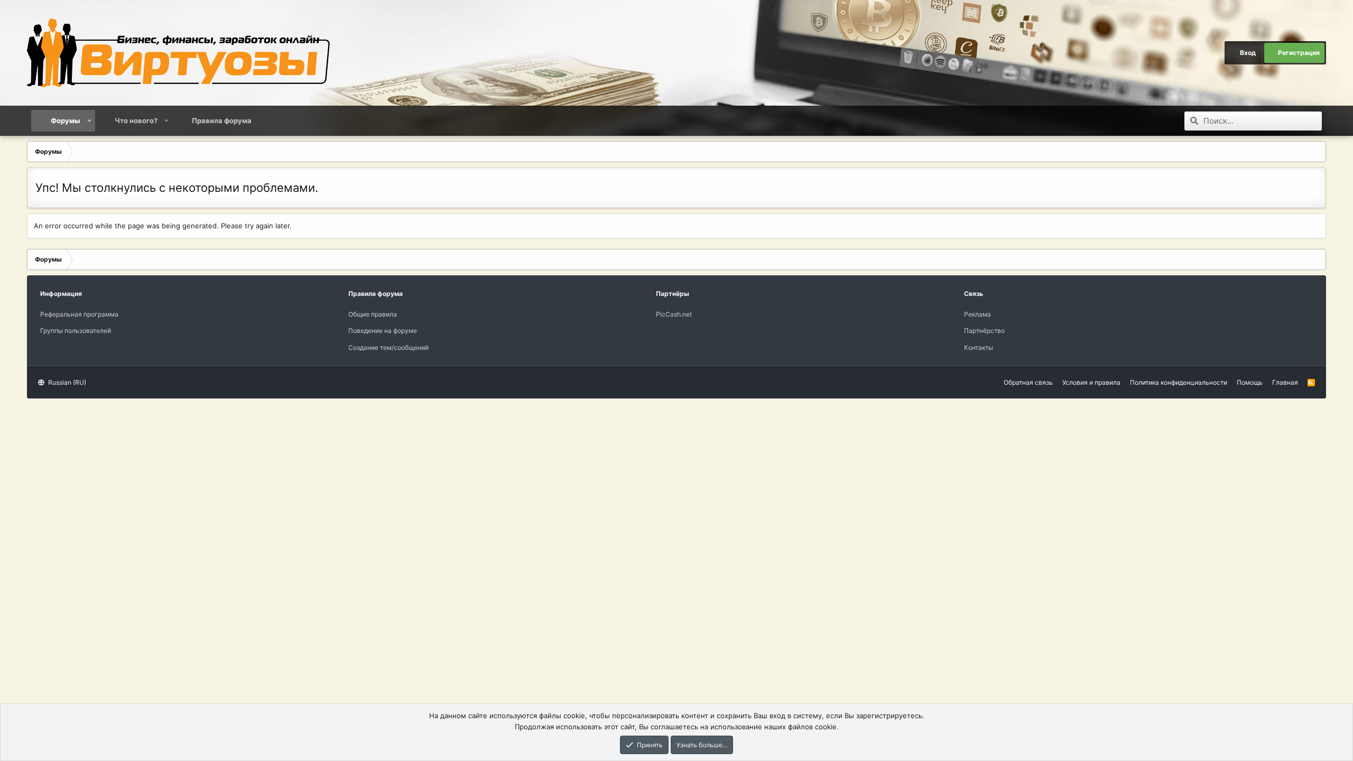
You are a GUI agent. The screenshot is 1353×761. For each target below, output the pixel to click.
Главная (1285, 382)
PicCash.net (674, 314)
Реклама (977, 314)
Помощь (1250, 382)
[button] (89, 120)
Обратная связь (1028, 382)
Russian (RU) (66, 382)
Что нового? (136, 120)
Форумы (65, 120)
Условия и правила (1091, 382)
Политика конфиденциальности (1178, 382)
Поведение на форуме (382, 331)
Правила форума (222, 120)
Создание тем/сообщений (388, 347)
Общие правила (372, 314)
